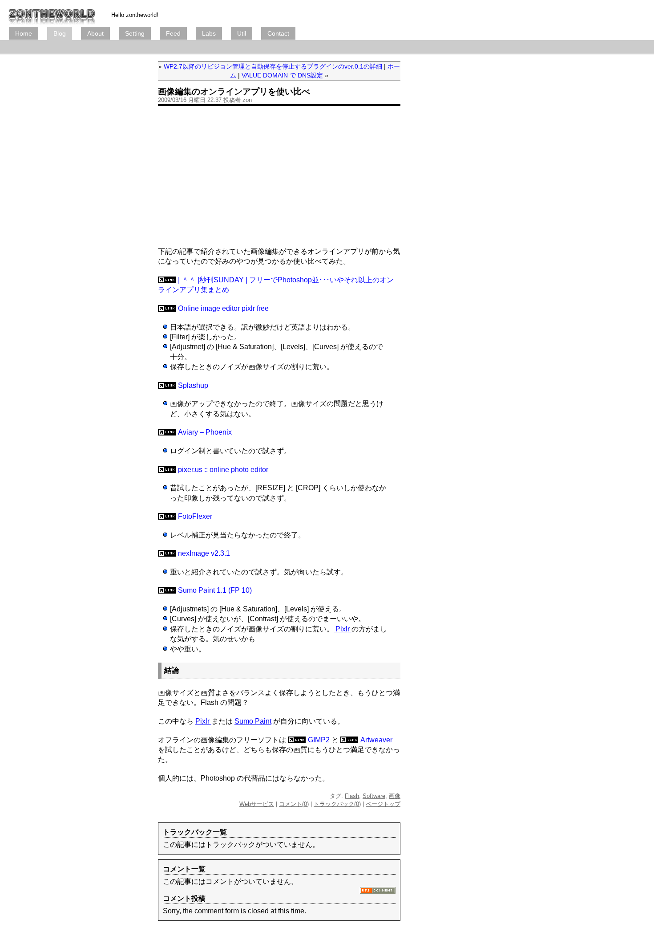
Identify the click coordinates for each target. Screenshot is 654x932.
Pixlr (342, 629)
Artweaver (376, 740)
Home (23, 33)
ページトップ (383, 804)
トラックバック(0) (337, 804)
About (95, 33)
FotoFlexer (195, 516)
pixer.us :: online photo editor (223, 469)
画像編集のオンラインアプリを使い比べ (234, 91)
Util (241, 33)
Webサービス (256, 804)
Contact (278, 33)
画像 (394, 796)
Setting (135, 33)
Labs (209, 33)
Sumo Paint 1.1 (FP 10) (215, 590)
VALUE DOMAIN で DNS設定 (282, 75)
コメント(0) (294, 804)
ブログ (52, 13)
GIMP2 (319, 740)
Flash (352, 796)
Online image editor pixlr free (223, 308)
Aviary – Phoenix (205, 432)
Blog (59, 33)
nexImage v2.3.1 (204, 553)
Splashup (193, 385)
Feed (173, 33)
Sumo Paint (252, 721)
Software (374, 796)
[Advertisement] (171, 47)
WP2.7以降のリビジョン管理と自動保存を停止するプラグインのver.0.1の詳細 (273, 66)
